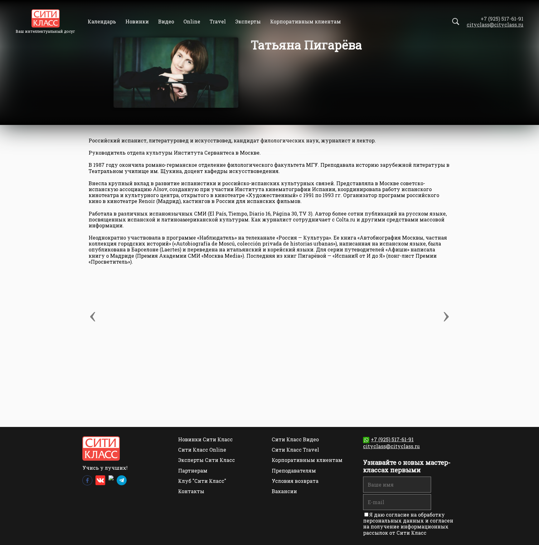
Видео (166, 21)
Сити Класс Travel (295, 449)
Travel (218, 21)
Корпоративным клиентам (305, 21)
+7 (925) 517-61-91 (392, 439)
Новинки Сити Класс (205, 439)
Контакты (191, 491)
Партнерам (192, 470)
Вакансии (284, 491)
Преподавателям (294, 470)
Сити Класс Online (202, 449)
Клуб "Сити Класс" (202, 481)
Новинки (137, 21)
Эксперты (248, 21)
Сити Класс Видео (295, 439)
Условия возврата (295, 481)
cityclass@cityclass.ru (495, 24)
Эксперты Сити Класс (206, 460)
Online (191, 21)
